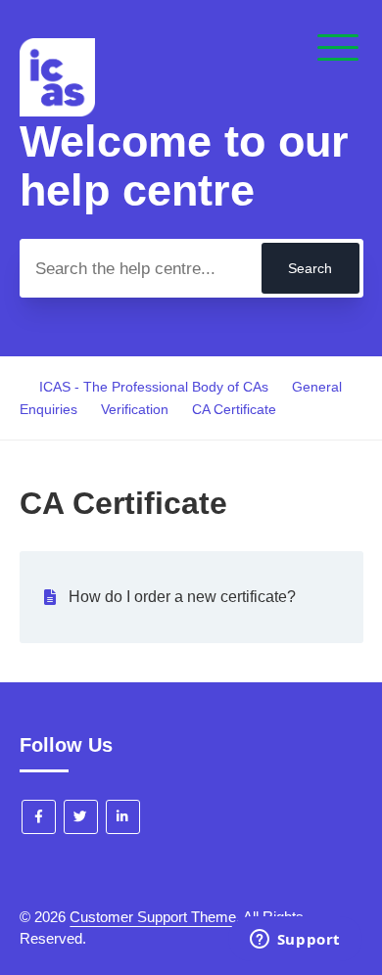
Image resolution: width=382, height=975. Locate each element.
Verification (134, 409)
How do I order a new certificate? (182, 596)
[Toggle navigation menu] (337, 48)
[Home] (57, 111)
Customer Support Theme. (155, 916)
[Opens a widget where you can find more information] (294, 940)
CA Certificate (234, 409)
